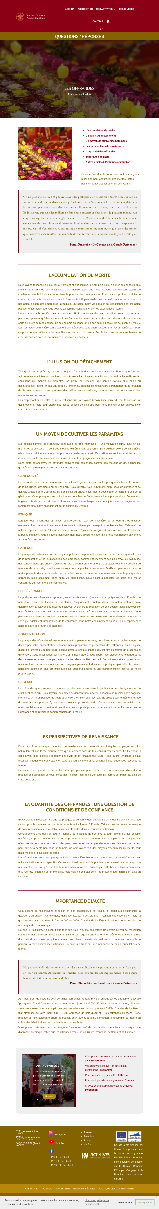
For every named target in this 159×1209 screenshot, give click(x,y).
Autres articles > (108, 162)
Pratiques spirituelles (79, 94)
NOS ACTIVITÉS (104, 9)
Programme (105, 1070)
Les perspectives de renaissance (105, 146)
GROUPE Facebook (62, 1165)
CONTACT (98, 21)
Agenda (47, 1188)
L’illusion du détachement (101, 135)
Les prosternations (49, 1065)
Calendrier (32, 1188)
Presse (88, 1132)
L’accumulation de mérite (100, 130)
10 (61, 1099)
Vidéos (88, 1144)
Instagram (60, 1134)
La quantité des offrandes (101, 151)
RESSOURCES (126, 9)
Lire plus (49, 1096)
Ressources (98, 1060)
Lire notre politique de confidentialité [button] (97, 1202)
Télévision (89, 1136)
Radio (87, 1140)
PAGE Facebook (60, 1157)
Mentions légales (84, 1188)
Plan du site (62, 1188)
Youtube (59, 1143)
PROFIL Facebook (61, 1161)
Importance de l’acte (97, 156)
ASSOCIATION (85, 9)
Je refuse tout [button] (124, 1202)
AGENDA (69, 9)
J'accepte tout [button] (144, 1202)
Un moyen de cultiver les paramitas (106, 141)
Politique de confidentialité (116, 1188)
